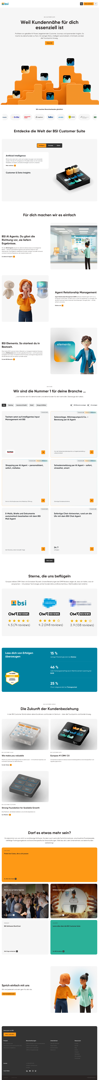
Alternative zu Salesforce (9, 1047)
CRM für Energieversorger (32, 1049)
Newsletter (77, 1054)
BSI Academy (78, 1056)
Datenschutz (14, 1077)
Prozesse (50, 145)
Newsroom (53, 1049)
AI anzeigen (94, 405)
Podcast (77, 1052)
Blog (76, 1047)
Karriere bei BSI (54, 1047)
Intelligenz (41, 145)
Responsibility (53, 1045)
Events (76, 1049)
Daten (58, 145)
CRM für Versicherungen (32, 1045)
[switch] (71, 405)
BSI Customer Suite (8, 1043)
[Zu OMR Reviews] (12, 677)
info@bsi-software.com (31, 1065)
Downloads (77, 1058)
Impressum (6, 1077)
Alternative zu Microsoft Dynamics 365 (13, 1045)
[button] (49, 43)
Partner (76, 1045)
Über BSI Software (54, 1043)
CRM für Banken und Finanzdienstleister (35, 1043)
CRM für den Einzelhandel (32, 1047)
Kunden (76, 1043)
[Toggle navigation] (95, 3)
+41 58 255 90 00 (30, 1063)
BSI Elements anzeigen (80, 405)
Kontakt (28, 1067)
